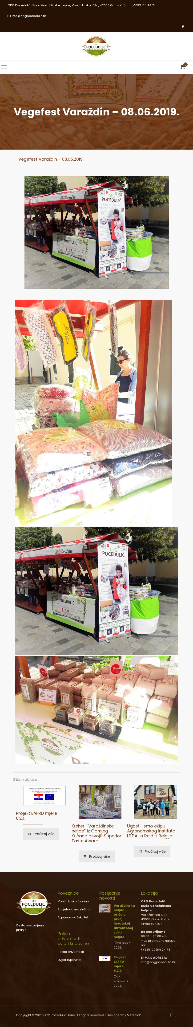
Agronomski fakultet (73, 917)
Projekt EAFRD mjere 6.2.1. (36, 815)
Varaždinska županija (74, 901)
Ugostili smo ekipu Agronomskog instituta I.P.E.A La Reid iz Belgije (151, 831)
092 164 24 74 (145, 5)
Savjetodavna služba (74, 909)
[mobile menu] (4, 67)
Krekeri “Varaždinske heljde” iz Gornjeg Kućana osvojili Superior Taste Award (96, 833)
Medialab (134, 1015)
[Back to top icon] (170, 1017)
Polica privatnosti (71, 952)
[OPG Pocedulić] (96, 46)
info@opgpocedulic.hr (28, 16)
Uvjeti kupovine (69, 960)
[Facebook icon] (183, 26)
